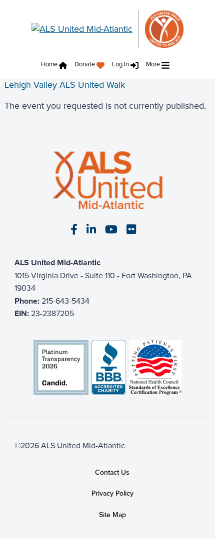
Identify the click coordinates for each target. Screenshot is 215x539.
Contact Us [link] (112, 472)
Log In (120, 64)
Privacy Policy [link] (113, 494)
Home (49, 64)
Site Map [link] (112, 515)
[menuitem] (56, 65)
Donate (84, 64)
